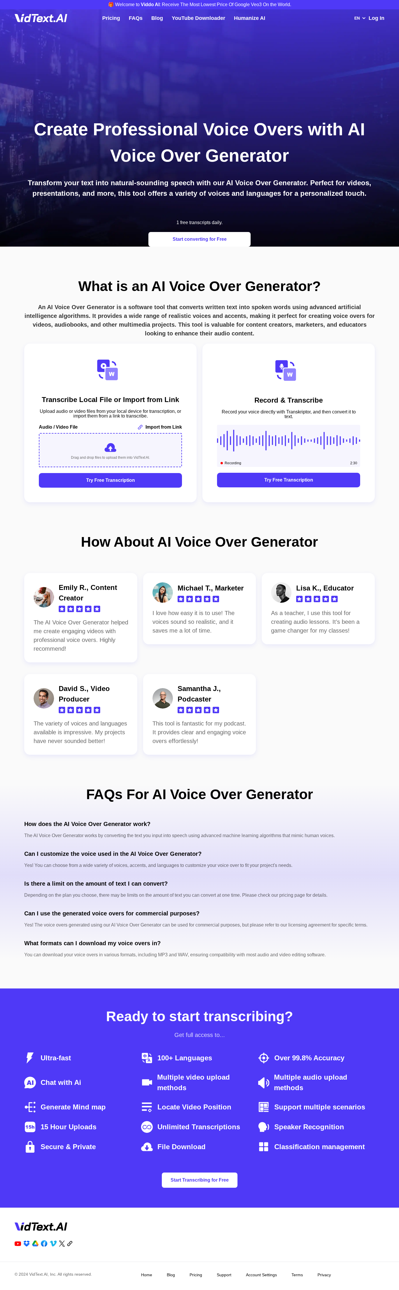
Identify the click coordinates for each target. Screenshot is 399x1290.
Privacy (324, 1274)
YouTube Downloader (198, 18)
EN (357, 18)
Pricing (111, 18)
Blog (157, 18)
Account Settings (261, 1274)
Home (146, 1274)
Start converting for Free (200, 239)
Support (224, 1274)
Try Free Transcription (110, 480)
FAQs (136, 18)
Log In (376, 18)
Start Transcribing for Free (200, 1180)
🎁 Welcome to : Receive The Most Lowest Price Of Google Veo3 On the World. (199, 4)
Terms (297, 1274)
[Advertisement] (199, 65)
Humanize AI (249, 18)
